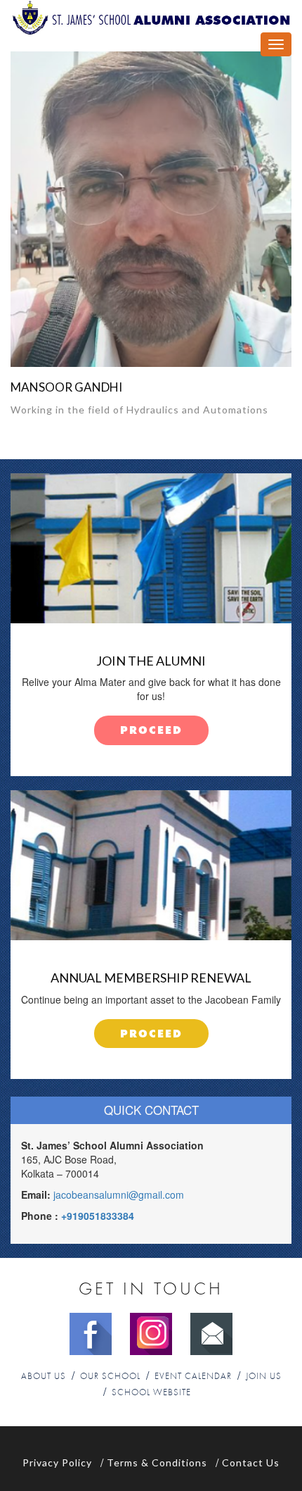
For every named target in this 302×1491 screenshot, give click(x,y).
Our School (110, 1376)
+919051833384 (97, 1216)
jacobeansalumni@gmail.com (118, 1194)
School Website (151, 1392)
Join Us (264, 1376)
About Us (43, 1376)
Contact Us (251, 1462)
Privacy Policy (57, 1462)
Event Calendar (193, 1376)
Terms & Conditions (157, 1462)
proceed (151, 730)
